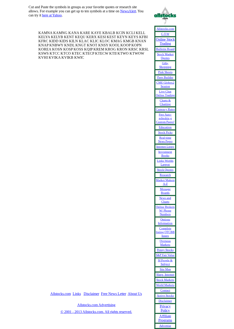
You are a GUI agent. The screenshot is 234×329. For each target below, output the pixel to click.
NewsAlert (128, 11)
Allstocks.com (60, 294)
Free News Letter (113, 294)
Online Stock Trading (165, 41)
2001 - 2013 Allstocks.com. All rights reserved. (96, 312)
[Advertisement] (19, 101)
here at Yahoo (52, 15)
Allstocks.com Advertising (96, 305)
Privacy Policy (165, 308)
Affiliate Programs (165, 318)
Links (77, 294)
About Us (135, 294)
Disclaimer (91, 294)
